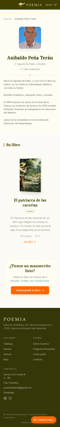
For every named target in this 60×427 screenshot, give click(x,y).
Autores (8, 18)
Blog (6, 359)
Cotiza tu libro (45, 419)
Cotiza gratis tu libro (28, 290)
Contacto (37, 359)
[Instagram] (10, 398)
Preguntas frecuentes (44, 349)
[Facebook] (5, 398)
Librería (7, 349)
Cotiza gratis (39, 354)
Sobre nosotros (41, 343)
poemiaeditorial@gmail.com (18, 387)
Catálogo (8, 343)
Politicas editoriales (30, 422)
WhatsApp (9, 392)
